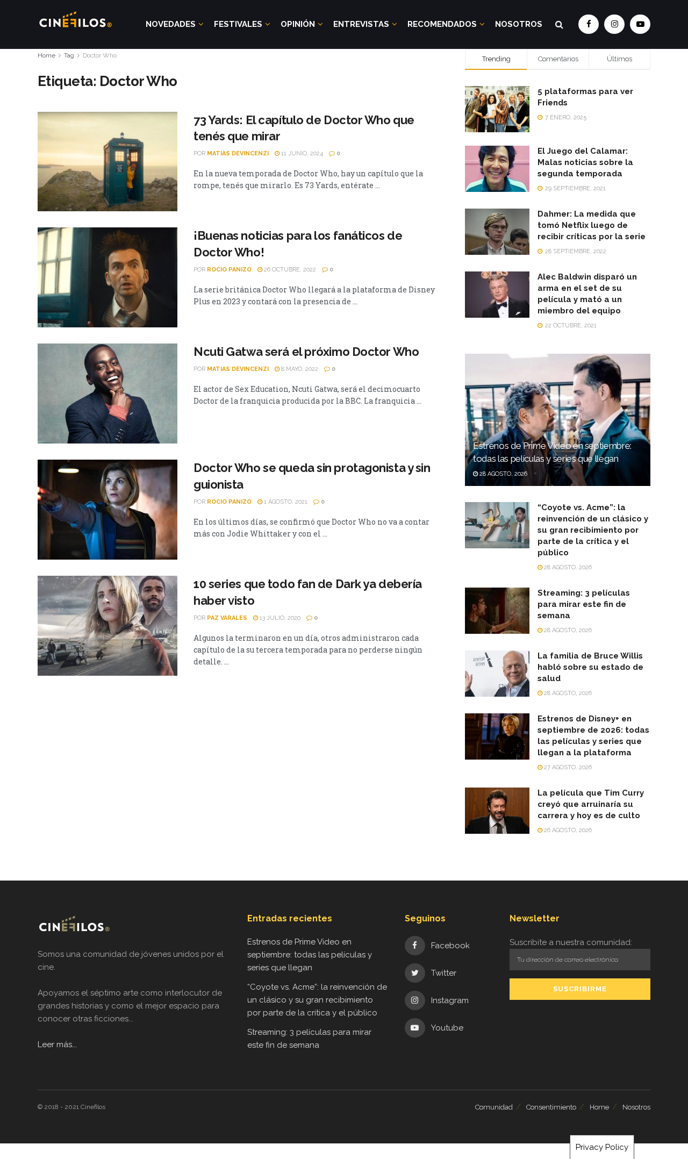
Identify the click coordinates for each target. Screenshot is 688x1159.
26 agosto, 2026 (567, 830)
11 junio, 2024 (301, 153)
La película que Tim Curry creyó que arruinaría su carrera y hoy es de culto (591, 804)
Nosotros (518, 24)
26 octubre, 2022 (289, 269)
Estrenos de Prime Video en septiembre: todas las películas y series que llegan (309, 954)
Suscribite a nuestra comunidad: (571, 942)
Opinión (298, 24)
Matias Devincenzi (238, 153)
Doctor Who (100, 55)
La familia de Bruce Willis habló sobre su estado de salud (590, 667)
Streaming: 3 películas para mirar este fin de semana (584, 604)
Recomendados (442, 24)
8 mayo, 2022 (299, 369)
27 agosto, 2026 (567, 767)
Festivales (238, 24)
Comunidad (494, 1107)
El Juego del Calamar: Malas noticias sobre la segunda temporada (585, 162)
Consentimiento (551, 1107)
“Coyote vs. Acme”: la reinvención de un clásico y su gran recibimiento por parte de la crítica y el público (593, 530)
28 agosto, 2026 (502, 473)
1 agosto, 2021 (284, 501)
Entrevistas (361, 24)
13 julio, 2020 (279, 617)
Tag (69, 55)
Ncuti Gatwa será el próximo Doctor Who (306, 352)
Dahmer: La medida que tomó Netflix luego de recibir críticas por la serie (592, 225)
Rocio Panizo (229, 269)
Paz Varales (227, 617)
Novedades (171, 24)
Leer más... (57, 1044)
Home (46, 55)
